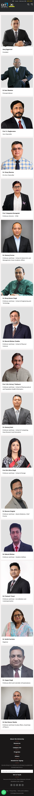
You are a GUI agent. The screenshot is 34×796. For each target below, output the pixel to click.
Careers (16, 1)
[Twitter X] (14, 785)
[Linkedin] (20, 785)
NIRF (13, 1)
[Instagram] (22, 785)
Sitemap (6, 791)
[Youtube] (17, 785)
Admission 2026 (22, 1)
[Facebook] (11, 785)
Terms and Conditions (22, 791)
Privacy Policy (13, 791)
